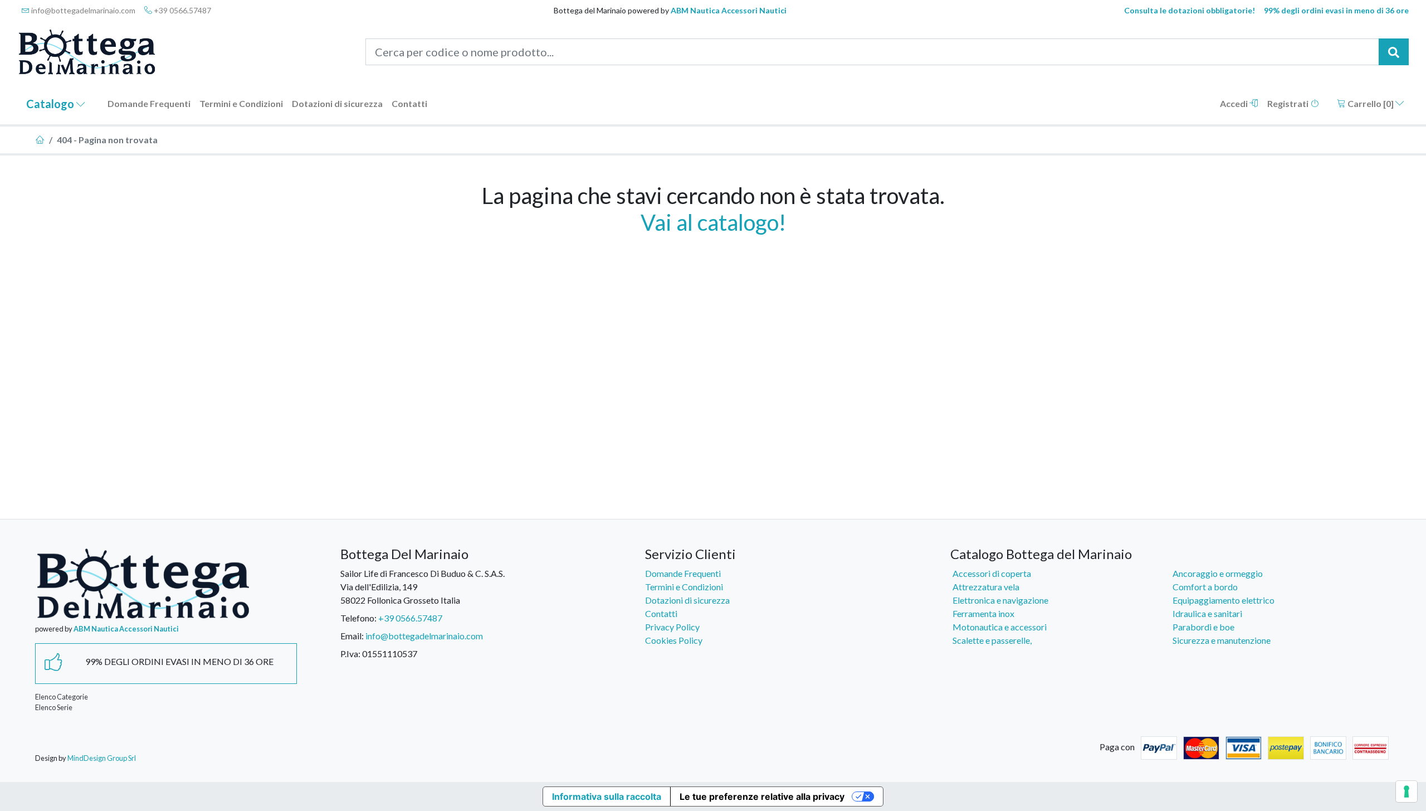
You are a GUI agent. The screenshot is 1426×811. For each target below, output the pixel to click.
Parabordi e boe (1203, 626)
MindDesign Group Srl (101, 758)
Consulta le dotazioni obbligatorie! (1189, 10)
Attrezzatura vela (986, 586)
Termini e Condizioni (241, 103)
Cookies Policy (673, 640)
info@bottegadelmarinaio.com (82, 10)
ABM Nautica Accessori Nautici (729, 10)
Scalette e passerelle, (992, 640)
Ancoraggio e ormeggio (1218, 573)
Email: (352, 635)
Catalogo (51, 103)
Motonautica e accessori (1000, 626)
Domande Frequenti (149, 103)
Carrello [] (1370, 103)
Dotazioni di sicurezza (337, 103)
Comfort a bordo (1205, 586)
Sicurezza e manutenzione (1222, 640)
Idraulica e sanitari (1207, 613)
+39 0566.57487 (181, 10)
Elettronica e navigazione (1000, 600)
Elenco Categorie (61, 696)
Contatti (409, 103)
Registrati (1288, 103)
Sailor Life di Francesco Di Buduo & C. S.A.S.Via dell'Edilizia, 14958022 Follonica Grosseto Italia (422, 586)
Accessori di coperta (992, 573)
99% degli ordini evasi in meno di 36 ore (1336, 10)
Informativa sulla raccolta (606, 796)
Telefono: (358, 618)
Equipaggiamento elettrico (1223, 600)
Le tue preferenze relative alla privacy (762, 796)
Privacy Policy (672, 626)
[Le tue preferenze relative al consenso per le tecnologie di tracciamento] (1406, 791)
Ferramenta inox (983, 613)
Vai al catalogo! (713, 222)
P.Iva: (350, 653)
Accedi (1234, 103)
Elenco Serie (53, 707)
